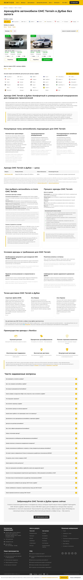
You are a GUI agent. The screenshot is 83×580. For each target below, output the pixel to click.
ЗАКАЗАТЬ (22, 59)
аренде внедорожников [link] (54, 183)
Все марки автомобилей (72, 73)
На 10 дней (44, 538)
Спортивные (33, 543)
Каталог (11, 7)
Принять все (64, 577)
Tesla (58, 21)
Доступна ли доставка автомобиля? (39, 560)
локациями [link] (27, 324)
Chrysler (66, 21)
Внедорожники (33, 533)
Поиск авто (75, 2)
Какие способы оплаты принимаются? (40, 564)
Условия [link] (36, 365)
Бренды (23, 2)
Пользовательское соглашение (71, 574)
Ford (40, 21)
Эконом (31, 538)
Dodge (74, 21)
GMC (16, 7)
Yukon (14, 27)
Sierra (5, 27)
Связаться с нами (67, 533)
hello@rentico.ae (9, 541)
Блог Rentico (66, 543)
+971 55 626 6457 (9, 539)
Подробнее (10, 59)
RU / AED (64, 2)
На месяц (44, 540)
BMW (32, 21)
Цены (50, 2)
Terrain (9, 27)
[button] (8, 31)
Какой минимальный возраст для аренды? (41, 562)
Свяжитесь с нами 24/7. (52, 365)
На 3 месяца (45, 543)
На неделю (45, 535)
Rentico (5, 7)
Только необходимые (75, 577)
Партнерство (66, 541)
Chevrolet (49, 21)
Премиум (32, 535)
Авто (17, 2)
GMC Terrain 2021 (9, 174)
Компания (56, 2)
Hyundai (16, 21)
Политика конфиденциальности (71, 538)
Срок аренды (31, 2)
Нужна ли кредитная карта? (37, 553)
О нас (64, 530)
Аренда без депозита (42, 2)
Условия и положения (68, 546)
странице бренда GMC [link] (42, 183)
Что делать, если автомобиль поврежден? (41, 567)
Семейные (32, 540)
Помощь (65, 536)
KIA (24, 21)
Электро (32, 545)
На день (44, 533)
